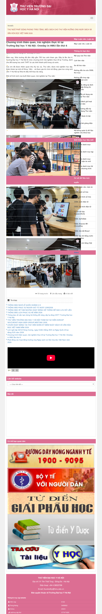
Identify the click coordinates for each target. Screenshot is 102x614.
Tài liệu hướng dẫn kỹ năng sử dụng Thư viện (83, 109)
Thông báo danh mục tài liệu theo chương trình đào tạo (83, 168)
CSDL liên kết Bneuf (81, 231)
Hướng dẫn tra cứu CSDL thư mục (84, 71)
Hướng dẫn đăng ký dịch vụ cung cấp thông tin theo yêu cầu (83, 87)
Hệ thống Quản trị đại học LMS (82, 117)
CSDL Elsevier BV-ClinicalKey (81, 225)
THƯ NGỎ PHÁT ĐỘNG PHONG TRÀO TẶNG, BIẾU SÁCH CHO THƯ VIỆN (37, 29)
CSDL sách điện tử (81, 202)
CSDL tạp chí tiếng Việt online (83, 244)
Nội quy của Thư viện (82, 55)
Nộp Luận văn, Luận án (83, 43)
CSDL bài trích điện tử (82, 206)
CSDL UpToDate (80, 219)
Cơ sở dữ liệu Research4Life (79, 212)
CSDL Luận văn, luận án (83, 187)
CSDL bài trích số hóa (82, 197)
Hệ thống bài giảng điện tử (83, 124)
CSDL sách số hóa (81, 192)
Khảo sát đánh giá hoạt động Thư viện (83, 102)
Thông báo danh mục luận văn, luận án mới (82, 160)
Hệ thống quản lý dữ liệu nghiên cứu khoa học (83, 131)
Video (76, 252)
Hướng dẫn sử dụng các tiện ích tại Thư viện (83, 95)
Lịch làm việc (79, 60)
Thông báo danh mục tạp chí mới (83, 152)
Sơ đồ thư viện (80, 65)
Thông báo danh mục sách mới (82, 145)
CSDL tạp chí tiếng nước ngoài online (83, 237)
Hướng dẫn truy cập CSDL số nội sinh (81, 78)
